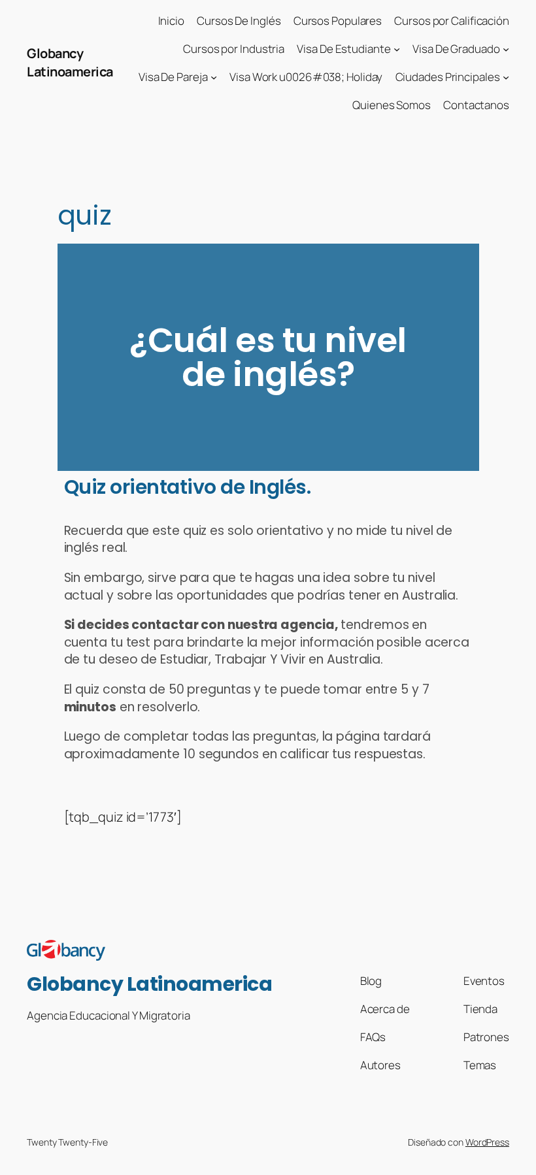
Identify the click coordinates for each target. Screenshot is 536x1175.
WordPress (487, 1142)
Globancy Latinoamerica (70, 62)
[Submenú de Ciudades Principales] (506, 77)
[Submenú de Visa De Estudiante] (397, 49)
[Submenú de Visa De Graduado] (506, 49)
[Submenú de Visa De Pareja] (213, 77)
